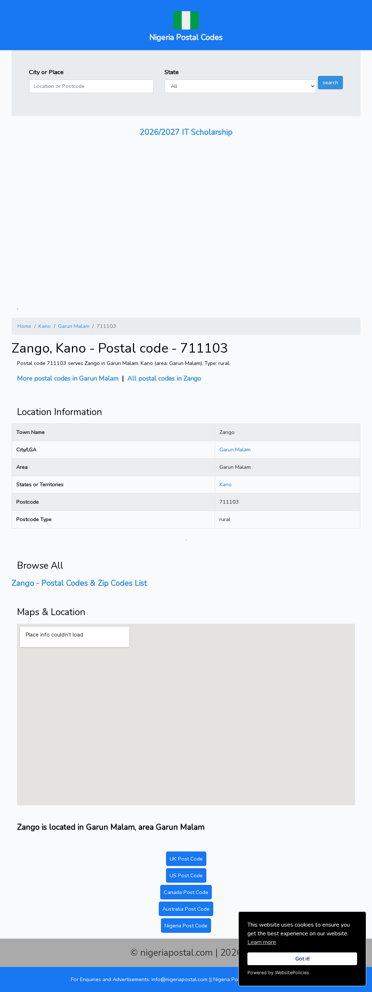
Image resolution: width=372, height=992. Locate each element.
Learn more (261, 942)
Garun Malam (73, 326)
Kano (45, 326)
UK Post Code (186, 858)
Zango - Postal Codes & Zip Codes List (79, 583)
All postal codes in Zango (164, 378)
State (172, 72)
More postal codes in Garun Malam (67, 378)
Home (24, 326)
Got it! (302, 958)
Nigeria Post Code (186, 925)
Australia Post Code (186, 908)
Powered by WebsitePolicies (278, 972)
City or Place (46, 72)
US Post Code (186, 875)
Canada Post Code (186, 892)
